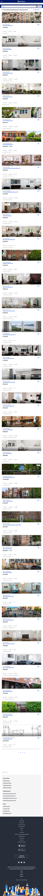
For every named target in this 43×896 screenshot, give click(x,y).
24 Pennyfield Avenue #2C (8, 406)
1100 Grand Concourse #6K (9, 382)
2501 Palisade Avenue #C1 (9, 477)
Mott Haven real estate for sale (9, 800)
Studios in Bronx (6, 780)
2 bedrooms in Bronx (7, 785)
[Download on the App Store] (22, 846)
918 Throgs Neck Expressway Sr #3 (10, 192)
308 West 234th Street (8, 263)
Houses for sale (6, 811)
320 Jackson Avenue (7, 548)
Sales (4, 772)
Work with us (22, 822)
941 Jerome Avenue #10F (8, 667)
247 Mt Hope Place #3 (7, 97)
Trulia (21, 872)
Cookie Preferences (22, 836)
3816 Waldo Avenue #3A (8, 596)
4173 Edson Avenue (7, 215)
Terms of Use (22, 832)
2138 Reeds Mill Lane (7, 739)
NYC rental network (21, 824)
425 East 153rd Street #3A (9, 643)
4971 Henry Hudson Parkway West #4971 (12, 525)
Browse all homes (22, 826)
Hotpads (21, 874)
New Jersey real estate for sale (9, 793)
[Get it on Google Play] (22, 850)
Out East (21, 876)
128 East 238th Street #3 (8, 358)
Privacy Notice (22, 838)
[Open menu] (1, 1)
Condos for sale (6, 806)
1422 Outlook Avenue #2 (8, 620)
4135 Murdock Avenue (8, 73)
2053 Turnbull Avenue (7, 501)
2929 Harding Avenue (7, 691)
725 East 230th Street (8, 429)
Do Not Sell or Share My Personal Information (22, 834)
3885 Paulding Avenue (8, 144)
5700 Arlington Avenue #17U (9, 334)
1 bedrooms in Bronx (7, 783)
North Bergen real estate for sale (10, 798)
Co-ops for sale (6, 808)
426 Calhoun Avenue (7, 572)
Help (22, 830)
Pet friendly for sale (7, 813)
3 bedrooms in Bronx (7, 787)
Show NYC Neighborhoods (21, 856)
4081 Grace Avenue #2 (8, 287)
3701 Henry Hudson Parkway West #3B (11, 168)
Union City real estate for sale (9, 795)
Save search (22, 894)
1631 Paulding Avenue (8, 120)
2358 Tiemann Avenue (8, 715)
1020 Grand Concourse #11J (9, 311)
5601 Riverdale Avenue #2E (9, 239)
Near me (21, 828)
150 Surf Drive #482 (7, 49)
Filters (40, 6)
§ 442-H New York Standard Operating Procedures (25, 868)
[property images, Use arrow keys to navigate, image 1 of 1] (21, 112)
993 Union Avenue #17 (8, 25)
